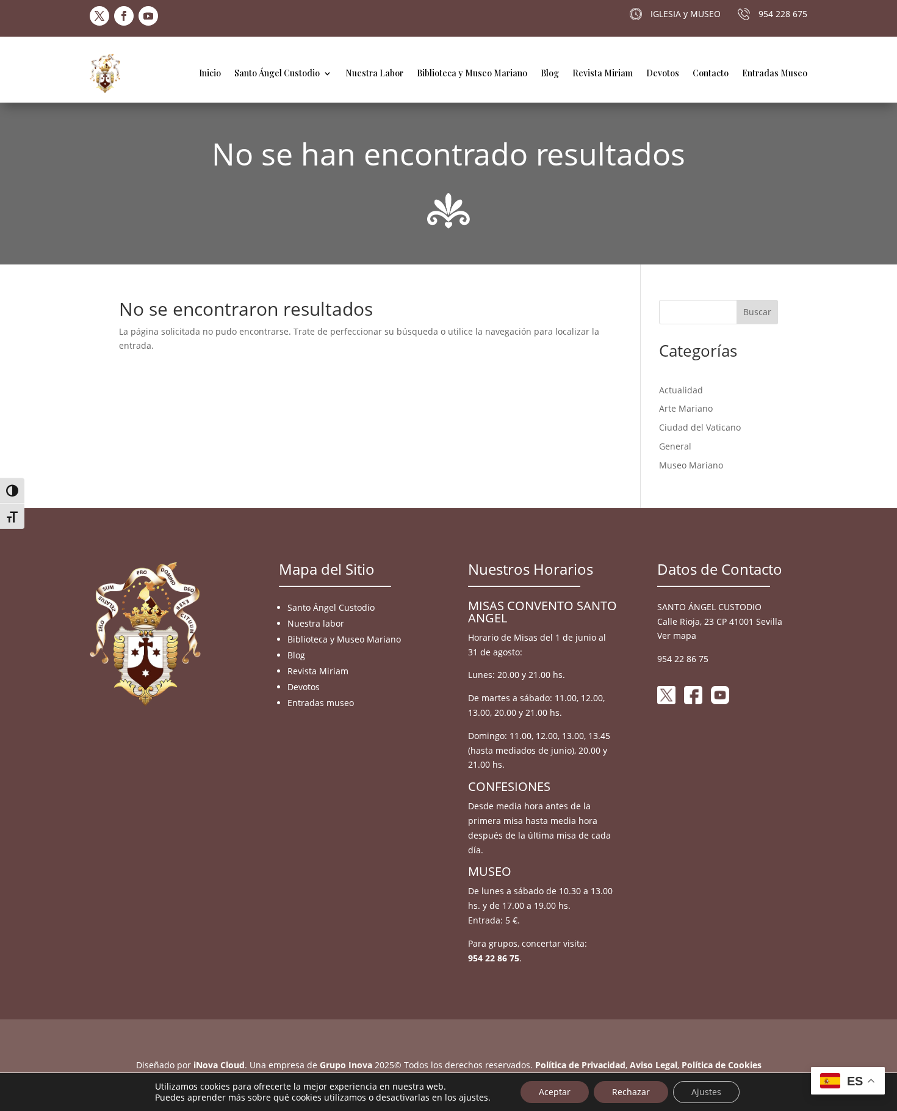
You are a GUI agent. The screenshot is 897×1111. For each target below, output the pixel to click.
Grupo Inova (346, 1065)
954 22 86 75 (493, 958)
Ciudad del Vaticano (700, 427)
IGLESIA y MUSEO (685, 14)
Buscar (757, 312)
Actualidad (681, 390)
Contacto (711, 73)
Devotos (662, 73)
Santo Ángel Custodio (277, 73)
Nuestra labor (315, 623)
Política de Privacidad (580, 1065)
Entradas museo (320, 702)
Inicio (210, 73)
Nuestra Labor (374, 73)
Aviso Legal (653, 1065)
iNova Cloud (219, 1065)
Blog (550, 73)
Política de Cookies (722, 1065)
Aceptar (555, 1092)
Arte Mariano (686, 408)
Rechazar (631, 1092)
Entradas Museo (774, 73)
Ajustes (706, 1092)
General (675, 446)
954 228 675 (782, 14)
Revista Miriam (602, 73)
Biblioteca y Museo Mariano (472, 73)
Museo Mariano (691, 465)
